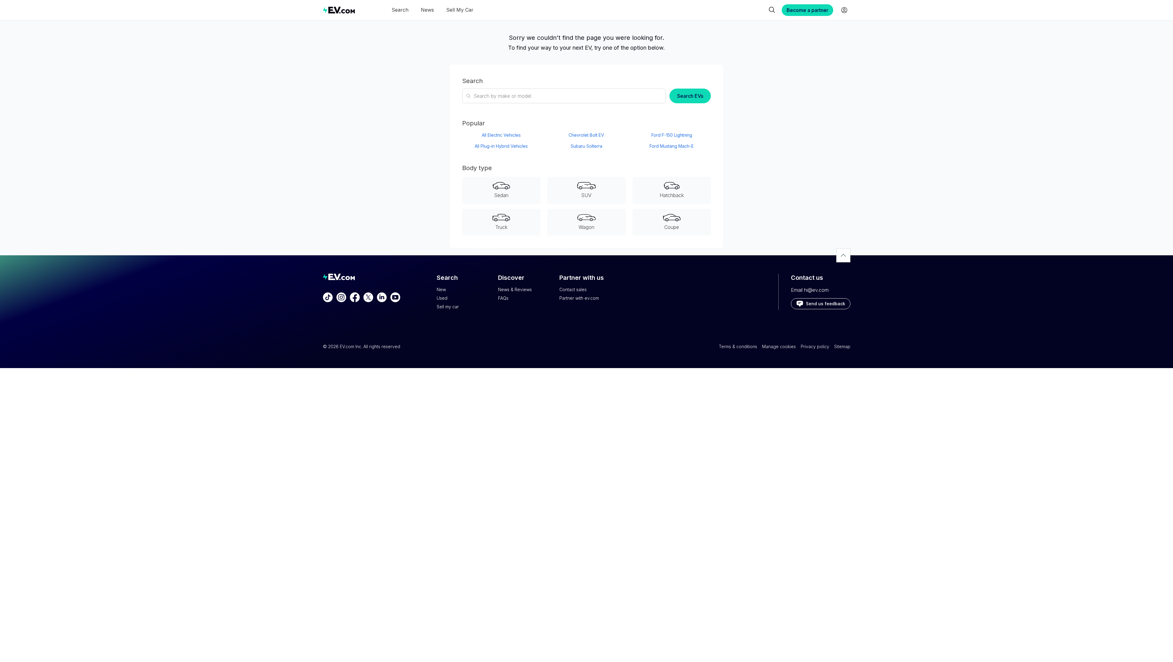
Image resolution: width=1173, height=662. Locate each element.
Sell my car (448, 306)
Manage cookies (779, 346)
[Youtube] (395, 297)
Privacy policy (815, 346)
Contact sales (573, 289)
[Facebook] (355, 297)
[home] (339, 10)
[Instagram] (341, 297)
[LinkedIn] (382, 297)
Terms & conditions (738, 346)
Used (442, 298)
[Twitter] (368, 297)
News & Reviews (515, 289)
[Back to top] (843, 255)
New (441, 289)
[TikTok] (328, 297)
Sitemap (842, 346)
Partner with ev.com (579, 298)
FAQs (503, 298)
